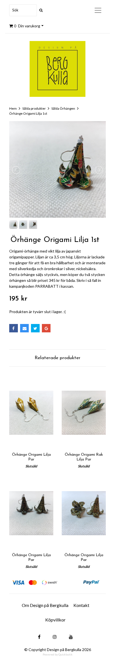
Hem (13, 108)
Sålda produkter (34, 108)
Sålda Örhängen (63, 108)
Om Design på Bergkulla (45, 605)
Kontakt (81, 605)
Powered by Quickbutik (58, 654)
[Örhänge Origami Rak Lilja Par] (84, 412)
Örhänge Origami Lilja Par (31, 457)
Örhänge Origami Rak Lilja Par (84, 457)
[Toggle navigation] (98, 10)
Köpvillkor (55, 619)
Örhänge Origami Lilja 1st (28, 113)
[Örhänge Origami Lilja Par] (31, 412)
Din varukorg (27, 25)
